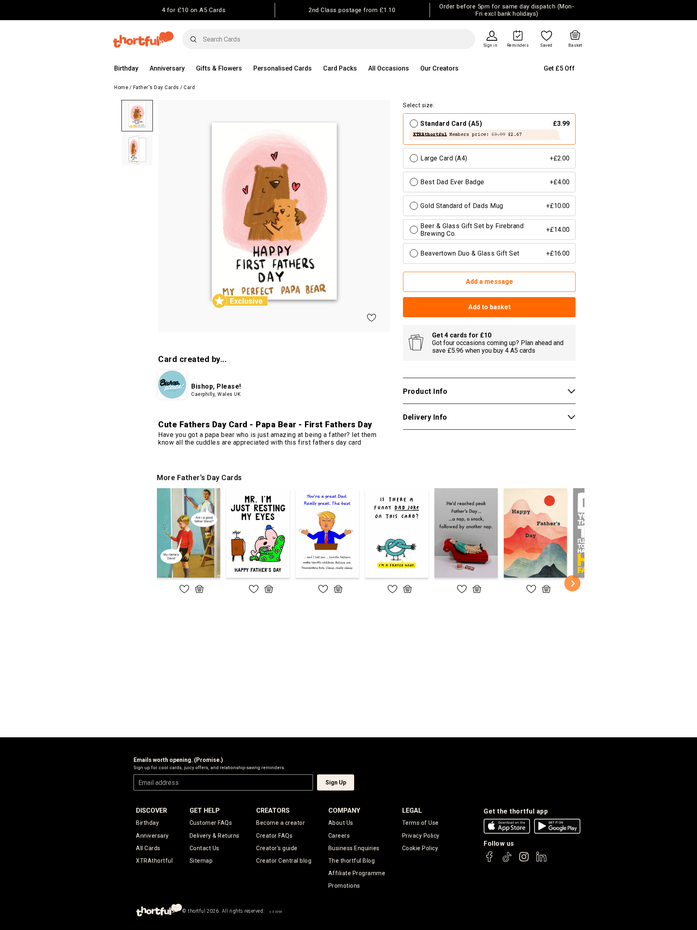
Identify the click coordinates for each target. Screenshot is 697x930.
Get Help (205, 810)
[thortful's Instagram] (524, 860)
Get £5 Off (559, 68)
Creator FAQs (274, 835)
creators (273, 810)
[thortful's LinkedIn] (541, 860)
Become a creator (280, 823)
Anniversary (167, 68)
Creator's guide (277, 848)
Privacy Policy (421, 835)
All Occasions (388, 68)
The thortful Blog (351, 860)
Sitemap (201, 860)
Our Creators (439, 68)
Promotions (344, 885)
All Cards (148, 848)
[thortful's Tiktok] (507, 860)
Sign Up (336, 782)
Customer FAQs (211, 823)
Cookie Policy (420, 848)
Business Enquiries (354, 848)
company (344, 810)
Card (189, 87)
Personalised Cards (282, 68)
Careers (339, 835)
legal (412, 810)
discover (151, 810)
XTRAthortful (154, 860)
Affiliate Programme (357, 873)
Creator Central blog (283, 860)
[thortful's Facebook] (490, 860)
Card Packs (340, 68)
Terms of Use (420, 823)
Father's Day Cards (156, 87)
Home (121, 87)
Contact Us (204, 848)
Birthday (126, 68)
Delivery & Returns (215, 835)
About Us (340, 823)
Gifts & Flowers (219, 68)
